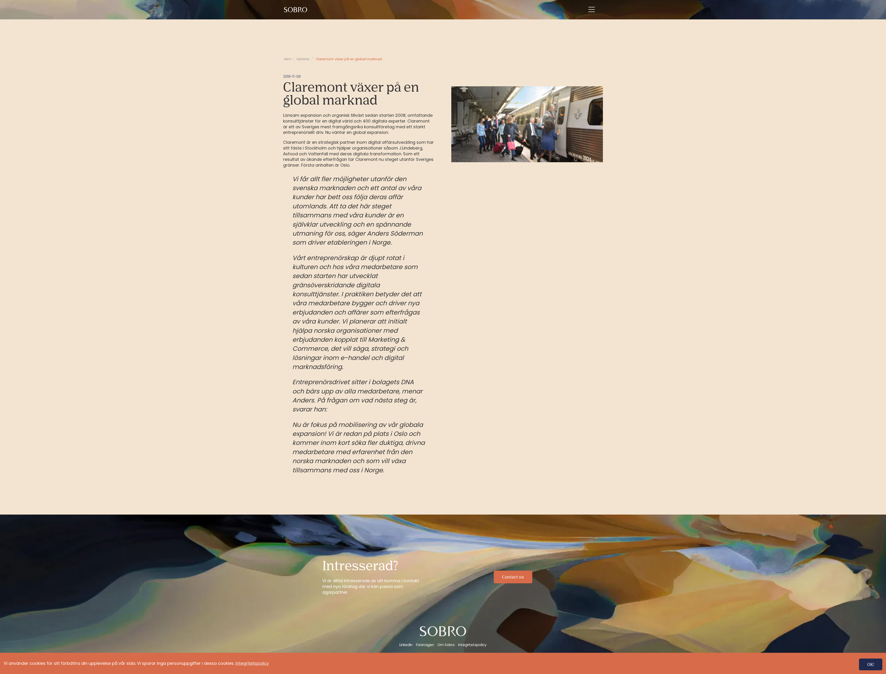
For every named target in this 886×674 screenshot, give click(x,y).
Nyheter (303, 59)
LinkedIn (406, 644)
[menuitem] (296, 9)
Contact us (513, 576)
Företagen (425, 644)
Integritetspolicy (472, 644)
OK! (870, 664)
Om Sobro (446, 644)
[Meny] (591, 9)
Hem (288, 59)
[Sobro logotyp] (296, 9)
